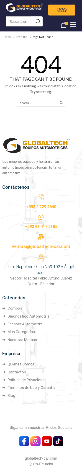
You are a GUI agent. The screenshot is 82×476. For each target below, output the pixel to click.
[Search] (38, 21)
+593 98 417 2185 (41, 226)
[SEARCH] (61, 103)
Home (8, 37)
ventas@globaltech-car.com (41, 246)
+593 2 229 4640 (41, 206)
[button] (61, 10)
